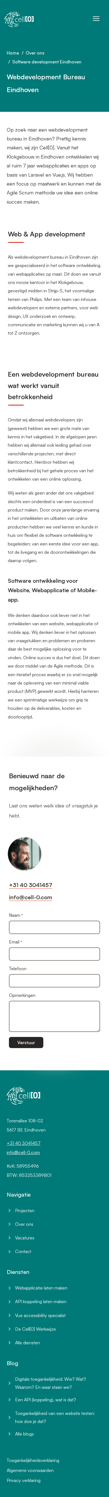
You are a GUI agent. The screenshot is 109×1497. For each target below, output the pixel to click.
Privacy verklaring (24, 1480)
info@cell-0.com (30, 897)
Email (14, 942)
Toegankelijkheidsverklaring (33, 1460)
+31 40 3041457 (30, 884)
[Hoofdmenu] (96, 19)
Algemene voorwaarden (30, 1470)
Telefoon (18, 968)
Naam (14, 915)
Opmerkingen (22, 995)
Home (13, 53)
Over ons (35, 53)
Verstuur (26, 1042)
